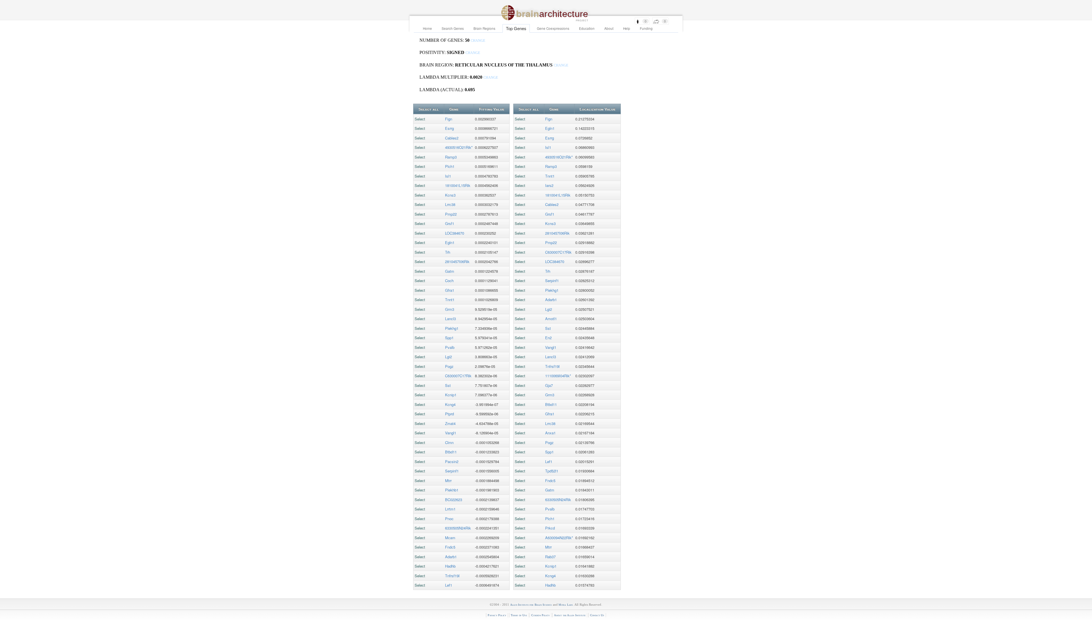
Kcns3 (450, 195)
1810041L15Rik (457, 185)
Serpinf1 (452, 471)
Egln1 (449, 242)
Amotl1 (551, 318)
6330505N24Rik (458, 528)
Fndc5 (450, 547)
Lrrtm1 (450, 509)
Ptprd (449, 413)
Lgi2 (448, 356)
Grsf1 (449, 223)
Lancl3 (450, 318)
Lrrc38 (450, 204)
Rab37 (550, 556)
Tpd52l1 (551, 471)
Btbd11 (451, 452)
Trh (447, 252)
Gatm (449, 271)
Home (427, 28)
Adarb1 (451, 556)
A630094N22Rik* (559, 537)
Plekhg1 (451, 328)
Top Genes (516, 28)
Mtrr (448, 480)
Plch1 (449, 166)
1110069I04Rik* (558, 375)
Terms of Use (519, 615)
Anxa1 (550, 432)
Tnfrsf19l (452, 575)
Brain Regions (484, 28)
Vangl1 (450, 432)
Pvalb (449, 347)
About (608, 28)
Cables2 (451, 138)
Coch (449, 280)
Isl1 (448, 176)
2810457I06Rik (457, 261)
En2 (548, 337)
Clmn (449, 442)
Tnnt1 (449, 299)
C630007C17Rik (458, 375)
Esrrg (449, 128)
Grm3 (449, 309)
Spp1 (449, 337)
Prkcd (550, 528)
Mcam (450, 537)
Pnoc (449, 518)
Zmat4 (450, 423)
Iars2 (549, 185)
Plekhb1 (451, 490)
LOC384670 (454, 233)
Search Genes (453, 28)
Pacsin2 (451, 461)
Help (626, 28)
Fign (448, 119)
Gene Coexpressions (553, 28)
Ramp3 (451, 157)
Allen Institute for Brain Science (531, 604)
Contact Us (597, 615)
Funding (646, 28)
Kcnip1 (450, 394)
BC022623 (453, 499)
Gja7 (549, 385)
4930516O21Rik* (459, 147)
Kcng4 (450, 404)
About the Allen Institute (570, 615)
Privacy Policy (497, 615)
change (478, 41)
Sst (448, 385)
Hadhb (450, 566)
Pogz (449, 366)
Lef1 (448, 585)
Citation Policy (540, 615)
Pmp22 (451, 214)
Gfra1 (449, 290)
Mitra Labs (566, 604)
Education (587, 28)
